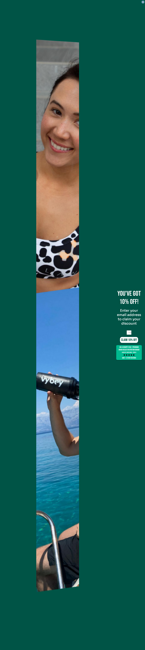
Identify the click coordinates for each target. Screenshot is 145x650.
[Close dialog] (143, 2)
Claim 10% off (129, 340)
